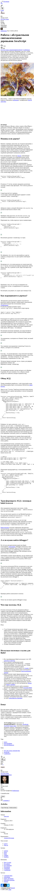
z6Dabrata (15, 100)
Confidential (7, 870)
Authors (6, 855)
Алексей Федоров (9, 838)
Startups (6, 881)
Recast (30, 683)
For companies (8, 865)
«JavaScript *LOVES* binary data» (16, 725)
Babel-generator (5, 527)
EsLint (19, 155)
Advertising (7, 877)
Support (13, 888)
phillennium (4, 31)
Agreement (7, 868)
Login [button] (2, 10)
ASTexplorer (11, 546)
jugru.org (6, 816)
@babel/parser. (4, 305)
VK (6, 775)
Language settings (5, 888)
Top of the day (4, 807)
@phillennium (15, 790)
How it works (7, 862)
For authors (7, 864)
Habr (9, 889)
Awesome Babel (27, 687)
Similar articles (13, 807)
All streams (6, 1)
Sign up (6, 845)
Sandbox (6, 857)
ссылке (27, 668)
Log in (5, 843)
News (5, 852)
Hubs (5, 854)
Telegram (9, 775)
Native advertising (8, 878)
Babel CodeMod (10, 684)
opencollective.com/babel (15, 698)
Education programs (9, 880)
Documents (7, 867)
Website (3, 775)
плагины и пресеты (9, 660)
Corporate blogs (8, 875)
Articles (6, 851)
